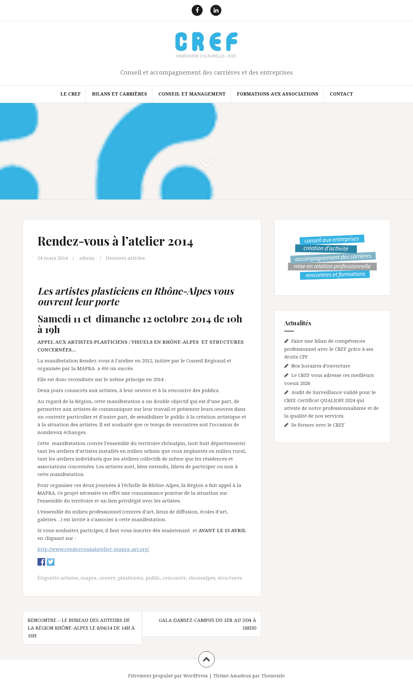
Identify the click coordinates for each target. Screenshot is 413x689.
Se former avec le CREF (318, 424)
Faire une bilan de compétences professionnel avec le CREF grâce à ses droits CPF (328, 349)
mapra (88, 577)
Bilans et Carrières (119, 94)
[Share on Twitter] (51, 562)
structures (230, 577)
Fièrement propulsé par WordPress (168, 676)
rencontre (174, 577)
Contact (341, 94)
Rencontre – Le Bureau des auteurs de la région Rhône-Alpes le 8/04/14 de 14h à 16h (81, 628)
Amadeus (240, 676)
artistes (69, 577)
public (153, 577)
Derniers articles (125, 258)
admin (87, 258)
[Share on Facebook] (41, 562)
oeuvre (107, 577)
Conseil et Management (192, 94)
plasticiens (130, 577)
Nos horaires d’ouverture (320, 365)
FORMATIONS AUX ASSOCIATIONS (277, 94)
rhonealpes (202, 577)
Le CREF (70, 94)
